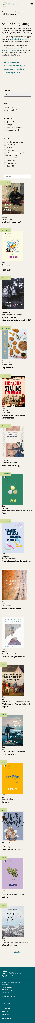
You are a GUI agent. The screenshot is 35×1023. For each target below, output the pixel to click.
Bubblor (6, 802)
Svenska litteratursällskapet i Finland (14, 12)
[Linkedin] (10, 1018)
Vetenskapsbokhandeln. (10, 50)
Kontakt (4, 1006)
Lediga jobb (6, 1003)
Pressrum (5, 1011)
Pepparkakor (8, 367)
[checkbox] (17, 110)
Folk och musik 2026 (12, 850)
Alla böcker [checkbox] (10, 107)
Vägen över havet (10, 945)
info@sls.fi (5, 993)
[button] (17, 952)
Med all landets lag (11, 465)
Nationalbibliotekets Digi (18, 39)
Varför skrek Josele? (11, 222)
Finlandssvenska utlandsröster (16, 561)
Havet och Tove (9, 754)
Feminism (6, 270)
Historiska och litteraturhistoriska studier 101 (16, 318)
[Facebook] (3, 1018)
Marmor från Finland (11, 609)
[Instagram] (5, 1018)
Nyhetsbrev (6, 1009)
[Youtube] (8, 1018)
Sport (4, 513)
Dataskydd (5, 1014)
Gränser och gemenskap (13, 656)
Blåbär (5, 897)
